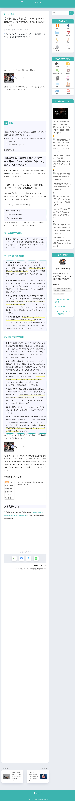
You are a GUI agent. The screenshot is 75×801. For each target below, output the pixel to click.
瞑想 (57, 86)
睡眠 (57, 35)
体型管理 (57, 80)
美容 (68, 42)
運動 (68, 28)
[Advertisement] (25, 54)
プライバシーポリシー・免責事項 (62, 313)
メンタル (68, 35)
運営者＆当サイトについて (62, 300)
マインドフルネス (57, 73)
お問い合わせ (60, 306)
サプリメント (68, 66)
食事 (57, 28)
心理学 (68, 93)
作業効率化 (42, 569)
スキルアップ (23, 569)
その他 (68, 48)
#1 (10, 173)
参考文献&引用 (9, 150)
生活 (45, 565)
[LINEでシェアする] (36, 558)
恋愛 (68, 80)
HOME (39, 793)
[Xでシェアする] (14, 558)
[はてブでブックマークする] (28, 558)
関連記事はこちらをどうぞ (16, 144)
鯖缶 (57, 93)
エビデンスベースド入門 (57, 49)
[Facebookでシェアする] (21, 558)
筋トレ (57, 66)
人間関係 (34, 569)
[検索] (71, 13)
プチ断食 (68, 73)
